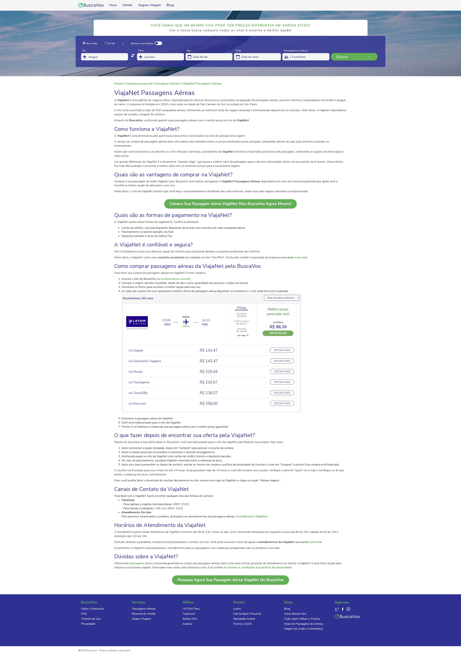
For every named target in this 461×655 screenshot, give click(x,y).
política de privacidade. (276, 567)
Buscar (342, 56)
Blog (170, 5)
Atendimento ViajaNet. (252, 516)
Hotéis (128, 5)
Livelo (237, 609)
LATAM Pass (191, 609)
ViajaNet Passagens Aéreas (202, 84)
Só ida (111, 43)
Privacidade (88, 624)
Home (118, 84)
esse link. (301, 257)
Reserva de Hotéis (144, 614)
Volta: (238, 50)
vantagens (137, 563)
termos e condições (241, 567)
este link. (316, 542)
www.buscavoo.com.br (173, 279)
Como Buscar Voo (295, 614)
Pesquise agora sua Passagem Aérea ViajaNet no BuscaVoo (230, 579)
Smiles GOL (190, 619)
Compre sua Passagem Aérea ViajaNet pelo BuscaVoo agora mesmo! (230, 203)
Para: (141, 50)
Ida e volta (92, 43)
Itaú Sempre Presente (247, 614)
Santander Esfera (244, 619)
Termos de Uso (91, 619)
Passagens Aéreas (144, 609)
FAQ (84, 614)
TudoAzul (188, 614)
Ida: (189, 50)
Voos (113, 5)
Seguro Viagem (149, 5)
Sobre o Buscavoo (92, 609)
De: (84, 50)
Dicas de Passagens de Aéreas (303, 624)
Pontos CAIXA (242, 624)
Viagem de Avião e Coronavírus (303, 629)
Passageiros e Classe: (296, 50)
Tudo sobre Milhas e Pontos (302, 619)
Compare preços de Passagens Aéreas (153, 84)
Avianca (187, 624)
